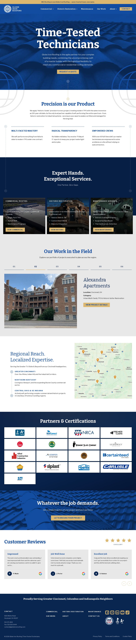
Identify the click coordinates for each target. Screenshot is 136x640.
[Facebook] (107, 612)
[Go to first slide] (129, 583)
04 (78, 266)
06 (122, 266)
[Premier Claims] (116, 432)
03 (57, 266)
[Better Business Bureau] (20, 432)
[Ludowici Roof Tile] (84, 455)
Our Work (101, 9)
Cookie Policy (127, 636)
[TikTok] (127, 612)
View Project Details (96, 299)
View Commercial (15, 230)
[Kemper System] (52, 455)
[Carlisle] (116, 467)
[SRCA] (52, 444)
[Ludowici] (116, 444)
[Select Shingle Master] (20, 467)
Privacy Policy (97, 636)
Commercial (46, 9)
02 (35, 266)
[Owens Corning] (20, 444)
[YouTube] (122, 612)
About (112, 9)
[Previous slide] (124, 583)
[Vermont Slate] (84, 444)
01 (14, 266)
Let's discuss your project (68, 518)
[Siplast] (52, 467)
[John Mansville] (20, 478)
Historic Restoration (66, 9)
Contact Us (94, 616)
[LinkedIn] (117, 612)
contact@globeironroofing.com (14, 627)
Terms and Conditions (112, 636)
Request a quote (68, 72)
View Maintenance (103, 230)
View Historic (57, 230)
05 (100, 266)
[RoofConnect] (52, 432)
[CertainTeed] (116, 455)
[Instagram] (112, 612)
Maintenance (87, 9)
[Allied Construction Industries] (20, 455)
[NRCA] (84, 432)
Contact (126, 9)
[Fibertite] (84, 467)
